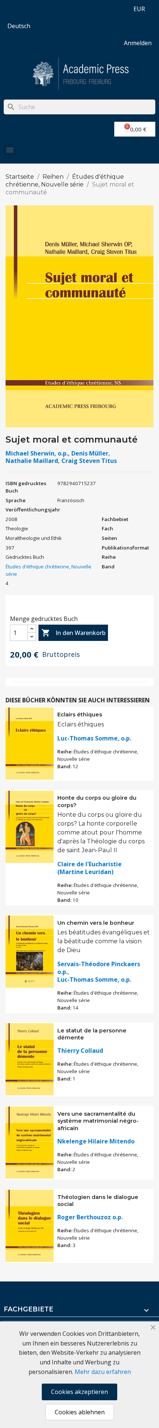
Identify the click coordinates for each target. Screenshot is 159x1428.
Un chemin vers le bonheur (95, 923)
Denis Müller (89, 453)
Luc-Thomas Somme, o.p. (94, 738)
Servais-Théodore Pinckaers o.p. (98, 968)
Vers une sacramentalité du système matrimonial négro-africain (98, 1121)
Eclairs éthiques (79, 714)
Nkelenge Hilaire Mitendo (96, 1141)
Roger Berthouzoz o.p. (90, 1217)
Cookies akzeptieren (79, 1392)
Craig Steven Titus (89, 461)
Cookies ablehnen (80, 1412)
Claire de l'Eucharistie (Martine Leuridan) (89, 868)
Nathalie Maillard (32, 461)
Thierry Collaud (80, 1050)
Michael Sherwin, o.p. (37, 453)
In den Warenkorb (73, 632)
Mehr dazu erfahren (103, 1372)
